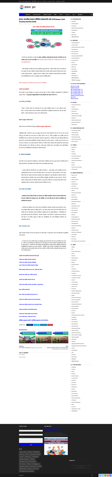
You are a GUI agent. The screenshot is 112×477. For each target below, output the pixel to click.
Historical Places (75, 109)
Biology (73, 149)
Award (73, 253)
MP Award (74, 181)
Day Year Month (75, 284)
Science (73, 62)
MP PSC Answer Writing (76, 225)
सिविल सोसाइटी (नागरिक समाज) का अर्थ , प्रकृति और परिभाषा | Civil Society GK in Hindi (26, 338)
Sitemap (63, 1)
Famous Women (75, 132)
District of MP (74, 175)
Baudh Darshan (75, 258)
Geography (74, 317)
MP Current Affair (75, 51)
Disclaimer (58, 1)
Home (20, 1)
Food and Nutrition (75, 158)
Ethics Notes (74, 386)
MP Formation (74, 197)
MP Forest (74, 195)
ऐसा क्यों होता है (74, 71)
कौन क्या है (28, 14)
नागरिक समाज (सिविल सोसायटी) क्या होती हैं (27, 259)
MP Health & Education (76, 201)
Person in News (75, 141)
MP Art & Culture (75, 179)
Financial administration (76, 304)
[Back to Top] (92, 475)
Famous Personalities (76, 130)
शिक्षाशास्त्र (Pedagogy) (76, 80)
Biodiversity (74, 147)
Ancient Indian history (76, 104)
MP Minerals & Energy (76, 219)
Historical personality (76, 137)
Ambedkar (74, 367)
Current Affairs (47, 14)
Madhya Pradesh (75, 87)
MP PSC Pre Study (75, 86)
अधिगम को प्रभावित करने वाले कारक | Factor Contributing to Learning (55, 430)
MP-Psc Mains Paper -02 (77, 91)
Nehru (73, 404)
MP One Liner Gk (75, 53)
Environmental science (76, 156)
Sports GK (74, 66)
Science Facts (74, 64)
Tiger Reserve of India (76, 408)
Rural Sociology (75, 60)
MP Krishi (73, 214)
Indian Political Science (35, 23)
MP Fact (73, 190)
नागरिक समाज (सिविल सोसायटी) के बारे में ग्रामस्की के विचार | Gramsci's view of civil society (60, 338)
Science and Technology (77, 167)
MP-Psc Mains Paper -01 (76, 89)
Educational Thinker (76, 293)
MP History (74, 118)
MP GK (60, 14)
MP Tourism (74, 238)
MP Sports (74, 236)
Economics (74, 288)
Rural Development (75, 58)
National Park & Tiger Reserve (77, 28)
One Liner (73, 341)
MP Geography (75, 199)
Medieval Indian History (76, 120)
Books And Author (75, 264)
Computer (74, 273)
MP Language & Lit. (75, 217)
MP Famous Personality (76, 139)
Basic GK (73, 255)
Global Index (74, 319)
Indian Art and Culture (76, 332)
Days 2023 (74, 380)
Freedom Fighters (75, 134)
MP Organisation (75, 223)
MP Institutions (75, 208)
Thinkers (73, 32)
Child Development (76, 42)
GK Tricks (73, 310)
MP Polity (73, 227)
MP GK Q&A (74, 177)
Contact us (44, 1)
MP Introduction (75, 210)
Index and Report (75, 23)
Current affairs (75, 45)
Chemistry (74, 153)
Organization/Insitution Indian (78, 343)
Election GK (74, 384)
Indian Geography (75, 337)
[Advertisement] (69, 8)
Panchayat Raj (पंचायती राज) (77, 55)
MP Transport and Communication (79, 241)
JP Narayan (74, 400)
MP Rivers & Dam (75, 230)
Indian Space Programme (77, 160)
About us (39, 1)
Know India (74, 25)
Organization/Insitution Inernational (79, 345)
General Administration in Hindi (78, 47)
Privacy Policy (51, 1)
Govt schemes (75, 321)
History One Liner (75, 113)
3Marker (73, 247)
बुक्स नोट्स (80, 14)
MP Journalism (74, 212)
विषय (55, 14)
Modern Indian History (76, 122)
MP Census (74, 186)
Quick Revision (36, 14)
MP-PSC (67, 14)
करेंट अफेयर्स (34, 1)
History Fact (74, 111)
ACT (72, 249)
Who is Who (74, 34)
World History (74, 124)
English (73, 295)
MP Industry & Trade (76, 206)
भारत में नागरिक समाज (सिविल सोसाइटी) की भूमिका (28, 265)
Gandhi (73, 312)
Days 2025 (74, 21)
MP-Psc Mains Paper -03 (77, 92)
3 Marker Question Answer (77, 95)
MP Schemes (74, 234)
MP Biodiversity (75, 184)
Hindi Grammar (75, 49)
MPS (41, 23)
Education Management (76, 290)
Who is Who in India (26, 1)
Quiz (73, 352)
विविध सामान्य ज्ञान (75, 36)
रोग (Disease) (74, 75)
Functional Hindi (75, 308)
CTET (73, 14)
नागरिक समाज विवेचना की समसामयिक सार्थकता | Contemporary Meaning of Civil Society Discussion (43, 338)
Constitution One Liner (76, 275)
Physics (73, 162)
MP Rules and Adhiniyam (76, 232)
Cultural (73, 107)
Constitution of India (76, 277)
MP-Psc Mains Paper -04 (77, 94)
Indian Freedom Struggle (77, 115)
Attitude (73, 369)
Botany (73, 151)
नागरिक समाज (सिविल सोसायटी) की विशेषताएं (27, 262)
